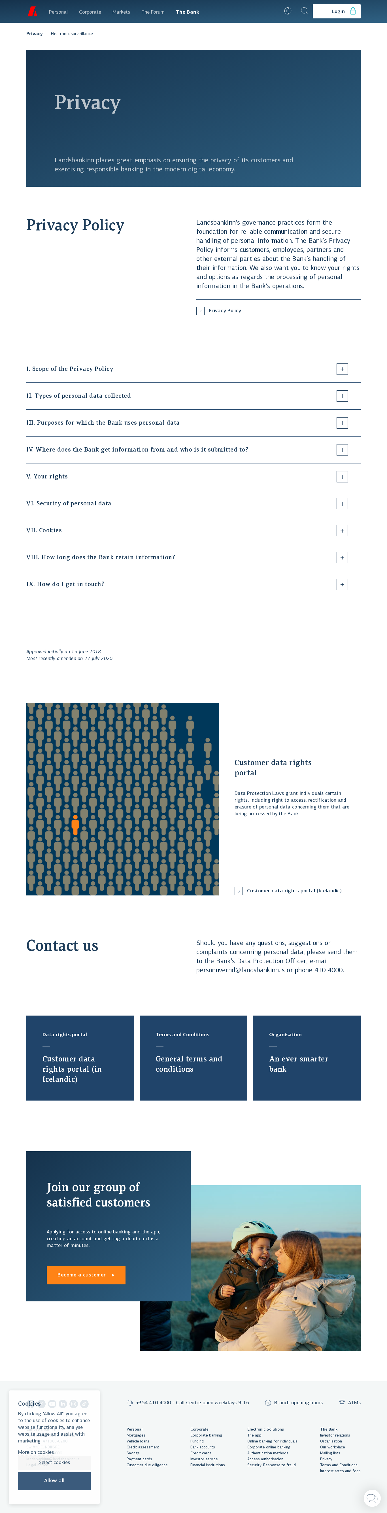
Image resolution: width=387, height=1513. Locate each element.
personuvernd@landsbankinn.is (240, 970)
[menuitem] (58, 11)
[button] (272, 11)
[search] (304, 11)
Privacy (34, 34)
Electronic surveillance (72, 34)
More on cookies (36, 1452)
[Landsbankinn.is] (32, 11)
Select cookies (54, 1462)
